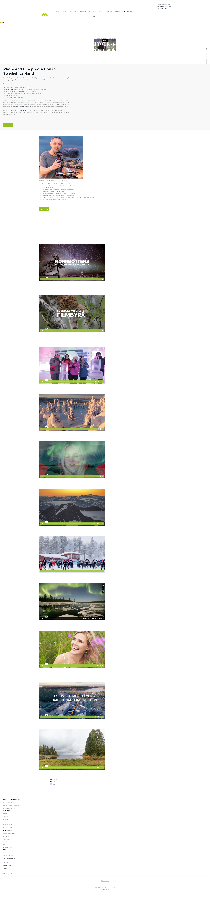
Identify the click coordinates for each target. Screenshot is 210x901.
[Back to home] (44, 14)
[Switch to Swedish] (0, 22)
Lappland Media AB (58, 11)
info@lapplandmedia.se (164, 6)
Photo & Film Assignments (11, 805)
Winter (17, 822)
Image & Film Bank (8, 803)
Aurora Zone (6, 839)
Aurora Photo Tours (88, 11)
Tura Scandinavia (26, 106)
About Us (108, 11)
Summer (11, 822)
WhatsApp (6, 871)
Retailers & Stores (8, 827)
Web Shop (6, 810)
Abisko (159, 4)
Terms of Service (8, 855)
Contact (118, 11)
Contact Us (105, 60)
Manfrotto (15, 106)
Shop (101, 11)
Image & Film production (11, 799)
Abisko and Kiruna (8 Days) (11, 833)
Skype (5, 868)
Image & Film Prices (9, 808)
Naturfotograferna (59, 104)
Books (5, 813)
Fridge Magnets (7, 824)
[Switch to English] (3, 22)
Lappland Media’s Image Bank (14, 89)
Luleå (163, 4)
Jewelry (5, 816)
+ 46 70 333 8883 (8, 865)
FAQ (4, 844)
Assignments (73, 11)
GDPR (5, 852)
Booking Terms (7, 847)
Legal (5, 849)
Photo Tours (7, 830)
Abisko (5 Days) (7, 836)
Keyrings (5, 819)
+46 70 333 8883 (162, 8)
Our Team (6, 842)
